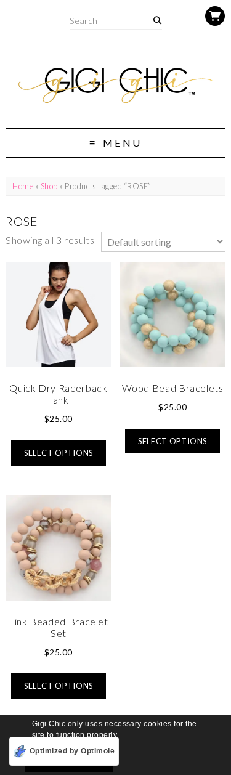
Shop (49, 186)
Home (22, 186)
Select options (58, 453)
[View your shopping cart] (215, 16)
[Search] (157, 20)
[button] (122, 735)
